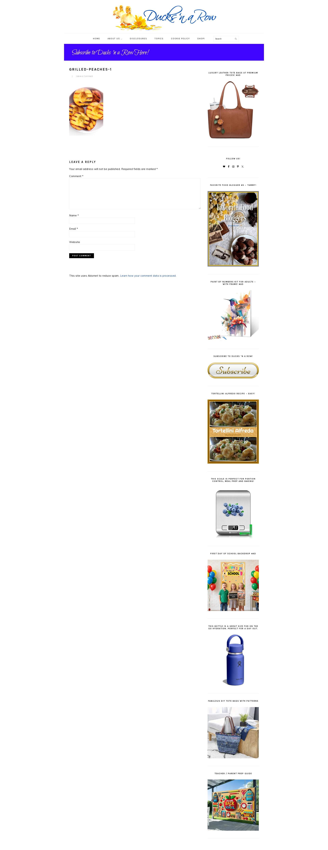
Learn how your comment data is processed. (148, 275)
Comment (76, 176)
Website (74, 242)
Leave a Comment (84, 76)
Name (74, 215)
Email (73, 228)
